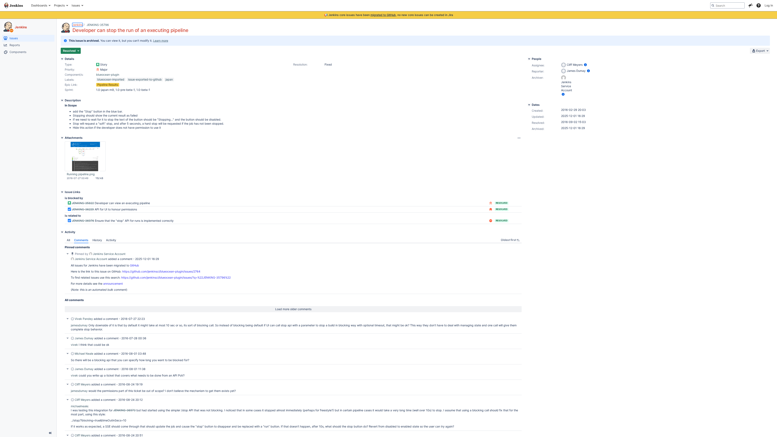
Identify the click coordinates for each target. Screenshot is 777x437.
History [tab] (97, 240)
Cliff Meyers (82, 384)
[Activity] (62, 232)
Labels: (69, 79)
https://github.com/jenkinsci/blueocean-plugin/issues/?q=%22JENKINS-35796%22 (176, 277)
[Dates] (529, 104)
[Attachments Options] (519, 138)
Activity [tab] (111, 240)
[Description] (62, 100)
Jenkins (77, 25)
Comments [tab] (81, 240)
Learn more (160, 40)
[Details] (62, 58)
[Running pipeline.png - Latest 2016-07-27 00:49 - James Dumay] (85, 156)
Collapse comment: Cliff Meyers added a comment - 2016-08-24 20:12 (67, 399)
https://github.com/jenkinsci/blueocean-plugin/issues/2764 (161, 271)
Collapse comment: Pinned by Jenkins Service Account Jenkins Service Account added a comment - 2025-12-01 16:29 (67, 253)
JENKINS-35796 (98, 25)
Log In (769, 5)
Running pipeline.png (81, 174)
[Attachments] (62, 137)
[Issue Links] (62, 192)
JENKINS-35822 (83, 203)
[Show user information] (585, 64)
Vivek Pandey (84, 318)
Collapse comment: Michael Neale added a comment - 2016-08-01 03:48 (67, 353)
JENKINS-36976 (83, 220)
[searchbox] (727, 5)
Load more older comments (293, 309)
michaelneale (79, 406)
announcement (113, 283)
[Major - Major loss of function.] (97, 69)
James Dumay (84, 338)
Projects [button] (59, 5)
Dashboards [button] (39, 5)
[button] (750, 5)
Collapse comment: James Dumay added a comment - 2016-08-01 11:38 (67, 368)
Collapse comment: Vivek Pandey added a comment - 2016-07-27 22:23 (67, 318)
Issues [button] (76, 5)
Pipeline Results (107, 84)
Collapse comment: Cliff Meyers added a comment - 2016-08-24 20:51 (67, 435)
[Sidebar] (50, 433)
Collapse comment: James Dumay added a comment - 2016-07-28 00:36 (67, 338)
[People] (529, 58)
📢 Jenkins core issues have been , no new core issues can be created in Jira (388, 15)
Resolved (501, 203)
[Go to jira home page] (13, 5)
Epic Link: (71, 84)
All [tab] (68, 240)
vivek (74, 344)
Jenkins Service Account (109, 254)
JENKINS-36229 (83, 209)
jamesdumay (79, 325)
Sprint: (69, 89)
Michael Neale (84, 353)
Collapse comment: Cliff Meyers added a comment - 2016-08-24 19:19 (67, 384)
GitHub (134, 265)
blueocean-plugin (107, 74)
